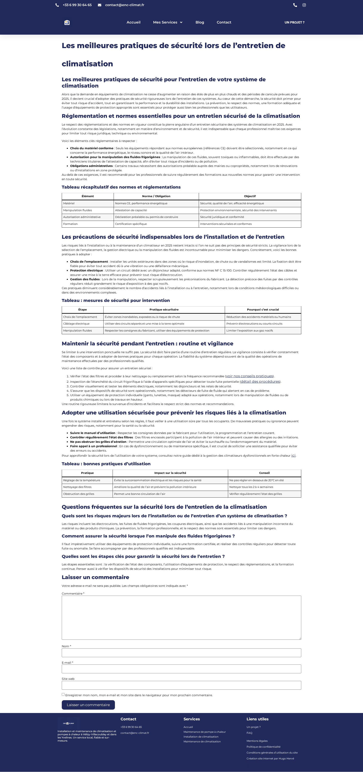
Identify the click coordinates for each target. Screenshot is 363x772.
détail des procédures (260, 381)
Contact (224, 22)
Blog (200, 22)
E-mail (67, 662)
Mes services (165, 22)
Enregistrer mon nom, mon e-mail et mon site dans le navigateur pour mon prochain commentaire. (139, 695)
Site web (68, 678)
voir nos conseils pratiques (249, 376)
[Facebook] (257, 766)
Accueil (134, 22)
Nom (66, 646)
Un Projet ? (295, 22)
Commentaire (73, 593)
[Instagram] (248, 766)
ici (293, 455)
